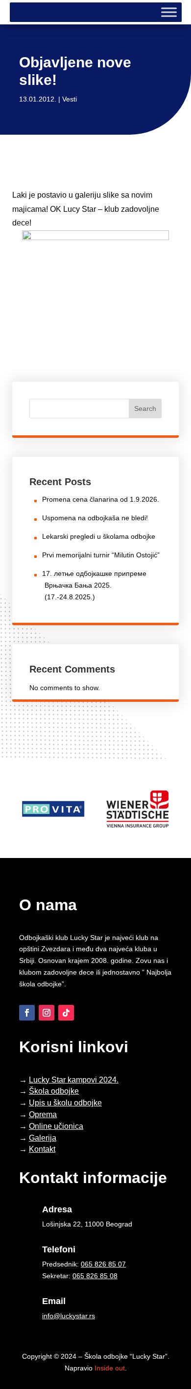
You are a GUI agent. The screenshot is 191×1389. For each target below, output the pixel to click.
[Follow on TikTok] (66, 1013)
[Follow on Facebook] (27, 1013)
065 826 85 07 (103, 1264)
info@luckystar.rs (68, 1316)
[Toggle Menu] (169, 12)
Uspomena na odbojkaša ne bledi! (95, 518)
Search (145, 408)
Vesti (69, 99)
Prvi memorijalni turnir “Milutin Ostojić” (101, 555)
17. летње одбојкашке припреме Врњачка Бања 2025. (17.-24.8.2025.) (94, 585)
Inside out (110, 1368)
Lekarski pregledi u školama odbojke (98, 536)
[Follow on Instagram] (46, 1013)
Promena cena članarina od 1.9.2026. (100, 499)
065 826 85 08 (95, 1276)
